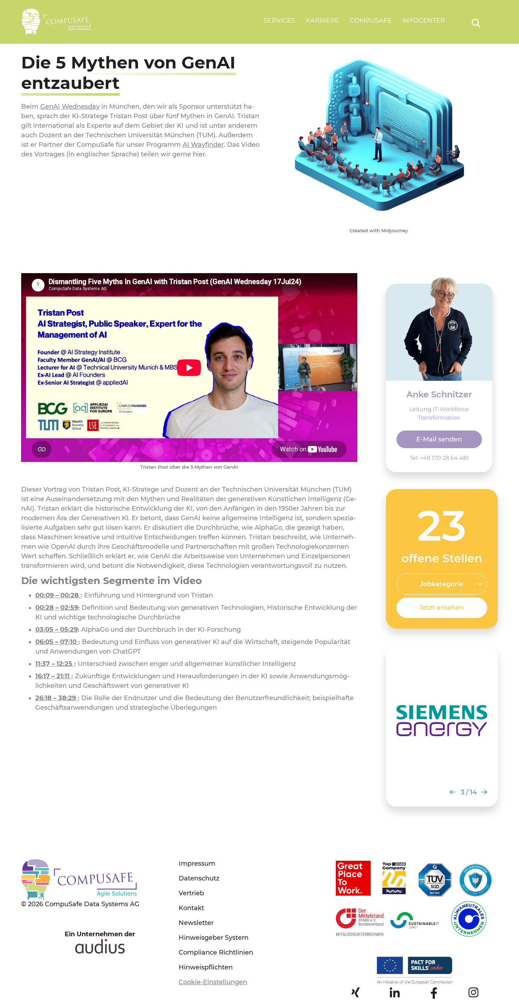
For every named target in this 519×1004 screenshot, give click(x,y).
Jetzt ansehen (441, 608)
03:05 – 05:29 (56, 629)
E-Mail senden (439, 439)
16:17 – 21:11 (53, 676)
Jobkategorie (441, 584)
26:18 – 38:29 (56, 698)
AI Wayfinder (203, 145)
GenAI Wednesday (70, 106)
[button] (452, 792)
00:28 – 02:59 (56, 608)
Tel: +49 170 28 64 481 (439, 458)
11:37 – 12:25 (54, 664)
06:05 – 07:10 (56, 642)
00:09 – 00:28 (57, 595)
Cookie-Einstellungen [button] (213, 982)
